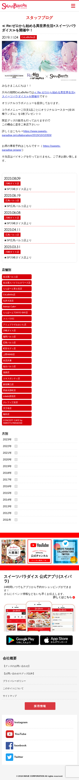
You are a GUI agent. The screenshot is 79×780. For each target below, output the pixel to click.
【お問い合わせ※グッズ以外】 (19, 673)
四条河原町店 (9, 390)
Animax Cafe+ (9, 306)
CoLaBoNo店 (9, 294)
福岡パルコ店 (9, 336)
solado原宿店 (9, 396)
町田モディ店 (9, 348)
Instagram (20, 722)
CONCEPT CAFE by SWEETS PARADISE (12, 421)
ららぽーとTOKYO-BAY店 (15, 312)
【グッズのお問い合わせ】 (16, 666)
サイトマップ (10, 696)
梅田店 (6, 414)
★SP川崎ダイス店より (18, 189)
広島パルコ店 (12, 200)
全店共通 (7, 360)
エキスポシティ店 (11, 378)
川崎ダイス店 (12, 183)
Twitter (18, 756)
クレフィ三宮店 (10, 402)
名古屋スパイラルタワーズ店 (16, 283)
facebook (20, 745)
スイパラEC (8, 318)
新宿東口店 (8, 384)
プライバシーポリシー (14, 681)
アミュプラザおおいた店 (14, 324)
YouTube (20, 733)
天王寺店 (7, 408)
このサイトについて (13, 688)
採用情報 (40, 706)
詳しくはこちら (62, 597)
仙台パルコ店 (9, 366)
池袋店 (6, 372)
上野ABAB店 (9, 354)
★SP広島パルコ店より (18, 206)
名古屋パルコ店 (10, 277)
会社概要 (10, 658)
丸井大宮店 (8, 301)
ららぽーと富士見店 (12, 288)
